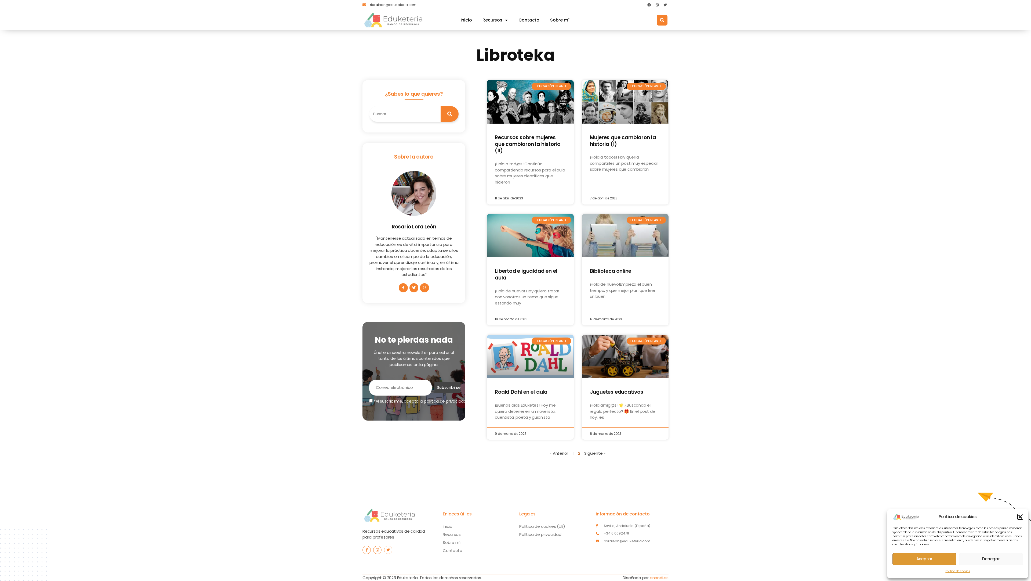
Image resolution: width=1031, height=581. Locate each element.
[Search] (450, 114)
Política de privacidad (540, 534)
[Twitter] (665, 4)
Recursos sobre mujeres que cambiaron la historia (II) (528, 144)
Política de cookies (957, 571)
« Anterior (559, 453)
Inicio (466, 20)
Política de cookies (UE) (542, 526)
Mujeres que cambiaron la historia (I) (623, 141)
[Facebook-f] (403, 287)
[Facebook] (648, 4)
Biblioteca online (610, 271)
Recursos (492, 20)
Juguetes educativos (616, 392)
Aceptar (924, 559)
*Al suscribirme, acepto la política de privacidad (419, 401)
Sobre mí (559, 20)
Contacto (528, 20)
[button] (1020, 516)
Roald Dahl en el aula (521, 392)
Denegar (991, 559)
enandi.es (659, 577)
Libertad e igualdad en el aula (526, 274)
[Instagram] (657, 4)
